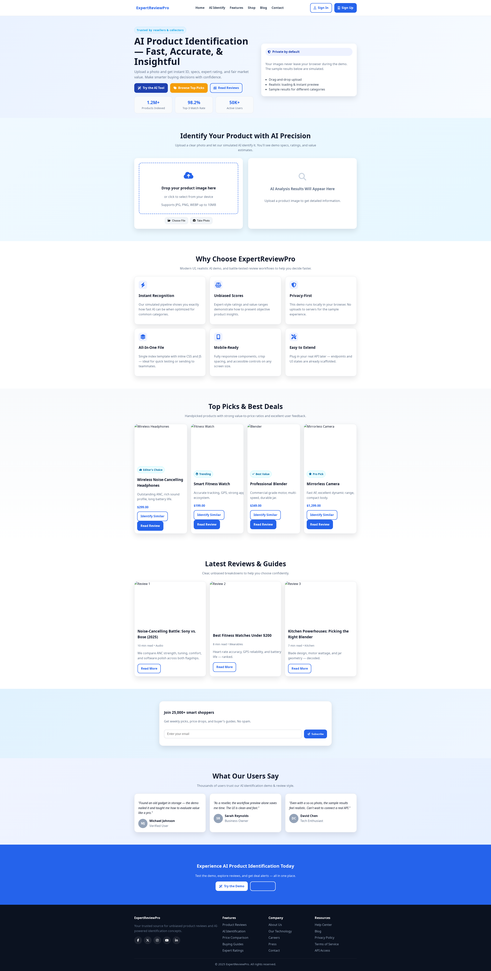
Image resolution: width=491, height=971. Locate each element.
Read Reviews (228, 88)
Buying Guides (232, 944)
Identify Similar (152, 516)
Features (236, 8)
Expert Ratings (233, 950)
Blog (263, 8)
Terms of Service (327, 944)
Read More (149, 668)
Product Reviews (234, 925)
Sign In (323, 8)
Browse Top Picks (191, 88)
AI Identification (234, 931)
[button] (188, 188)
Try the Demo (234, 886)
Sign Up (347, 8)
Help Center (323, 925)
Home (199, 8)
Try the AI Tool (153, 88)
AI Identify (217, 8)
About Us (275, 925)
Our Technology (280, 931)
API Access (322, 950)
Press (273, 944)
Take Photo (203, 220)
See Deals (265, 886)
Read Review (150, 526)
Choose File (178, 220)
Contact (278, 8)
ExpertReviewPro (152, 7)
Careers (274, 937)
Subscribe (317, 734)
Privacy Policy (324, 937)
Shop (251, 8)
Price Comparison (235, 937)
